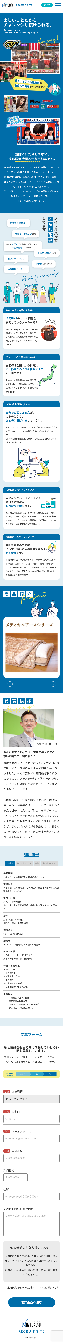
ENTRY (47, 5)
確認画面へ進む (31, 1302)
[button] (20, 683)
